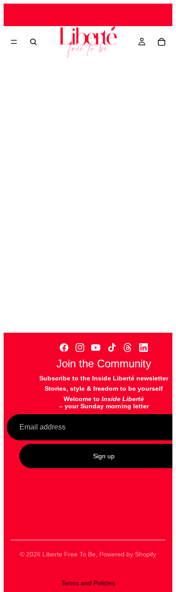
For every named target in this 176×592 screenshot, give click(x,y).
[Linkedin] (143, 347)
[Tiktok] (112, 347)
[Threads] (127, 347)
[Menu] (14, 42)
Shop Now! (95, 66)
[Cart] (161, 42)
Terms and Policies (88, 583)
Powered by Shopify (127, 554)
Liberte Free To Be (69, 554)
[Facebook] (64, 347)
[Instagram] (79, 347)
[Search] (33, 42)
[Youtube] (95, 347)
